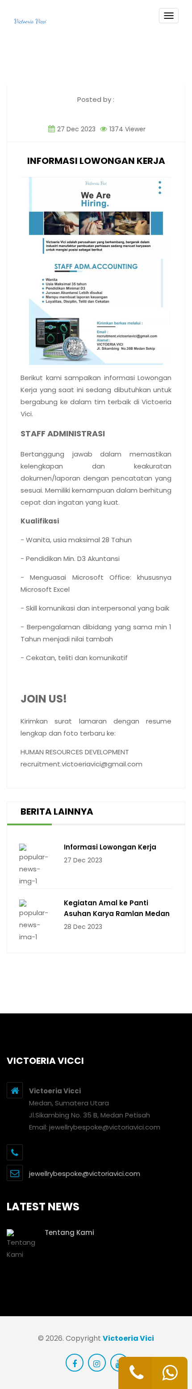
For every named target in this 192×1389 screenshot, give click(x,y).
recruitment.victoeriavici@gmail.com (81, 764)
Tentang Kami (69, 1232)
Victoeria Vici (128, 1338)
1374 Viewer (127, 129)
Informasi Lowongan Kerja (110, 847)
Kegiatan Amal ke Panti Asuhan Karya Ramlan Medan (117, 908)
